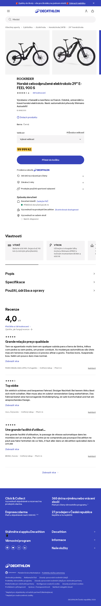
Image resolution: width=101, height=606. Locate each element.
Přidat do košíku (50, 160)
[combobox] (50, 139)
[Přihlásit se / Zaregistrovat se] (86, 11)
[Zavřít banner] (94, 3)
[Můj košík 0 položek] (92, 11)
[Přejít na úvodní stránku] (47, 11)
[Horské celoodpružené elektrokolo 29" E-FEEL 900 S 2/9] (74, 52)
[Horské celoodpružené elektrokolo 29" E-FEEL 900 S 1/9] (27, 52)
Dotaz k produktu (28, 117)
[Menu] (8, 11)
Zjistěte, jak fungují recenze (17, 329)
